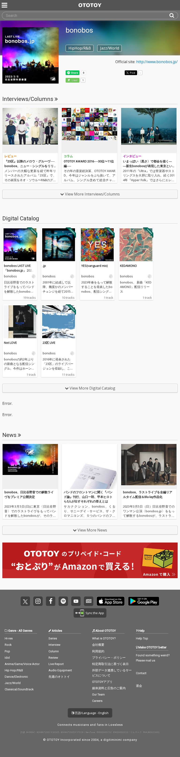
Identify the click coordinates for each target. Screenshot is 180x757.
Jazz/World (13, 683)
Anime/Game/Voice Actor (22, 664)
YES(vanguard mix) (94, 266)
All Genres (25, 630)
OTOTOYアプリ (102, 682)
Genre (12, 630)
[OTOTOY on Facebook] (50, 601)
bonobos (10, 276)
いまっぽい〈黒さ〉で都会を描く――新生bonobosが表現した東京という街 (147, 166)
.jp (44, 266)
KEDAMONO (128, 266)
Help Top (142, 638)
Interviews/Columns (28, 99)
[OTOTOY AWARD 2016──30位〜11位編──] (89, 130)
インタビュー (132, 156)
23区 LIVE (49, 342)
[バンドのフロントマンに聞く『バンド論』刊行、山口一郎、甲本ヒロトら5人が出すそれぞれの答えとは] (89, 466)
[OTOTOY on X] (25, 601)
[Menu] (5, 5)
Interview (54, 644)
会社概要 (98, 644)
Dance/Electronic (16, 676)
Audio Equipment (60, 670)
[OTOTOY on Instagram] (38, 601)
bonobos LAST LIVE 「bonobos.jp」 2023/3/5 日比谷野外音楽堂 (19, 270)
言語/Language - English (91, 713)
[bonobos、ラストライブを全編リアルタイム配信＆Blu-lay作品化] (148, 466)
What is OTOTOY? (104, 638)
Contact (141, 673)
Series (53, 638)
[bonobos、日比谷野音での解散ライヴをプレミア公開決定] (30, 466)
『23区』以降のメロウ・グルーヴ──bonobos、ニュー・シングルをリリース (29, 166)
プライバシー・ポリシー (109, 657)
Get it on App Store (111, 601)
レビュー (10, 156)
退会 (139, 686)
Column (54, 651)
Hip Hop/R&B (14, 670)
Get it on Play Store (143, 601)
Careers (97, 701)
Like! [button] (74, 80)
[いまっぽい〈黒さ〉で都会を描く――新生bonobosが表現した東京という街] (148, 130)
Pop (7, 651)
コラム (68, 156)
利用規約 (98, 651)
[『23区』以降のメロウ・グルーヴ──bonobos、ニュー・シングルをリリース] (30, 130)
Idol (7, 657)
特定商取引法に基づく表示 (110, 664)
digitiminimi (112, 740)
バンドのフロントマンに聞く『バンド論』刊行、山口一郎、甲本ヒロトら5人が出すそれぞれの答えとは (88, 496)
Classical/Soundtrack (19, 689)
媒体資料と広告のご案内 (109, 688)
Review (53, 657)
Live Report (56, 664)
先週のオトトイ (59, 676)
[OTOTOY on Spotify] (63, 601)
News (10, 435)
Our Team (98, 694)
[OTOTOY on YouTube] (76, 601)
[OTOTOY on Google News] (88, 601)
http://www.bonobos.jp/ (157, 61)
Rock (8, 644)
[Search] (173, 15)
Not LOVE (10, 342)
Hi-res (9, 638)
